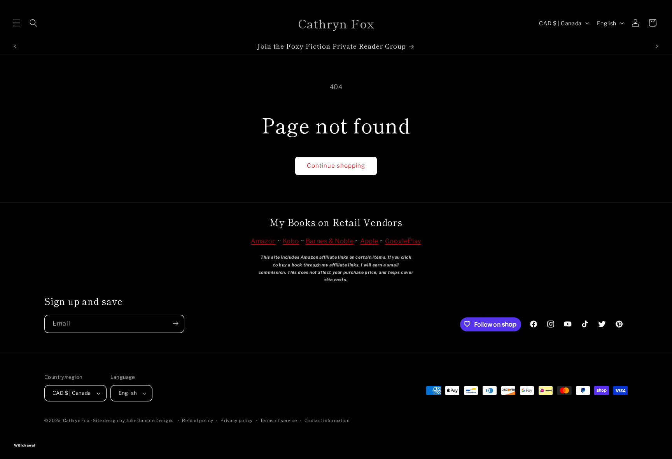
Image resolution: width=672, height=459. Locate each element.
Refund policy (197, 420)
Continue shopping (336, 165)
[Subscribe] (175, 323)
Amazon (263, 241)
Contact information (327, 420)
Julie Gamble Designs (150, 420)
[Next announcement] (656, 46)
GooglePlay (403, 241)
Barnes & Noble (330, 241)
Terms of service (278, 420)
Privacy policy (236, 420)
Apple (369, 241)
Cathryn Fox (76, 420)
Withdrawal (336, 434)
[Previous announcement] (15, 46)
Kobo (291, 241)
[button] (16, 23)
